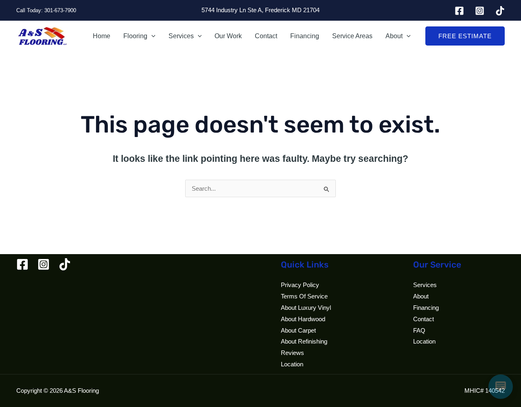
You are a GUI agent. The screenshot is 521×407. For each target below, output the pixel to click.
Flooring (135, 36)
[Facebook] (459, 10)
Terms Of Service (304, 296)
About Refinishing (304, 341)
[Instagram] (479, 10)
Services (181, 36)
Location (292, 364)
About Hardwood (303, 319)
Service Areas (352, 36)
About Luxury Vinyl (306, 307)
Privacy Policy (300, 284)
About (394, 36)
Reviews (292, 352)
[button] (151, 36)
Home (101, 36)
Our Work (228, 36)
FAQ (419, 330)
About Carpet (298, 330)
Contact (266, 36)
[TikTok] (500, 10)
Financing (304, 36)
